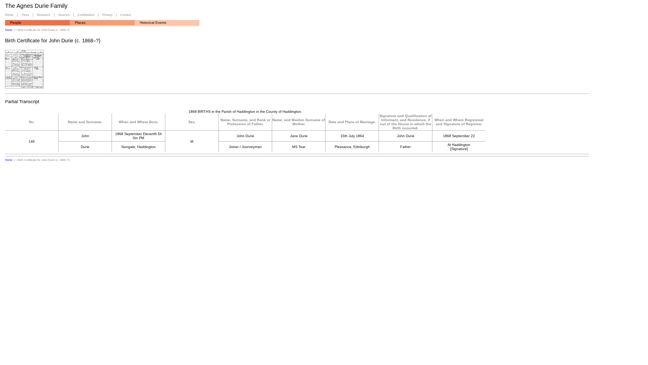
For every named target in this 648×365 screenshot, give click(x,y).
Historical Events (153, 23)
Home (9, 15)
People (15, 23)
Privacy (107, 15)
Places (80, 23)
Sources (64, 15)
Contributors (85, 15)
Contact (125, 15)
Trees (25, 15)
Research (43, 15)
